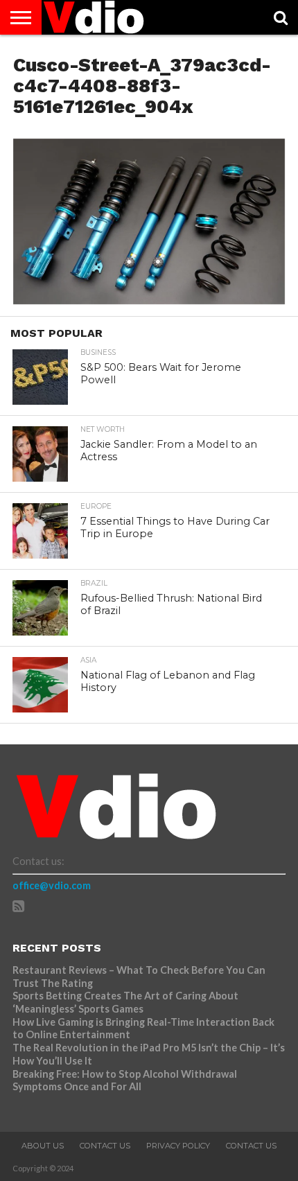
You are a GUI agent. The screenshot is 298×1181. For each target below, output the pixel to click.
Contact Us (105, 1146)
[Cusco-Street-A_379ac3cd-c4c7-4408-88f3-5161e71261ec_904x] (149, 299)
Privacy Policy (178, 1146)
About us (42, 1146)
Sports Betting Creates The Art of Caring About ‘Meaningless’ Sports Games (125, 1002)
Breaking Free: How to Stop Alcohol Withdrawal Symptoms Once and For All (124, 1080)
